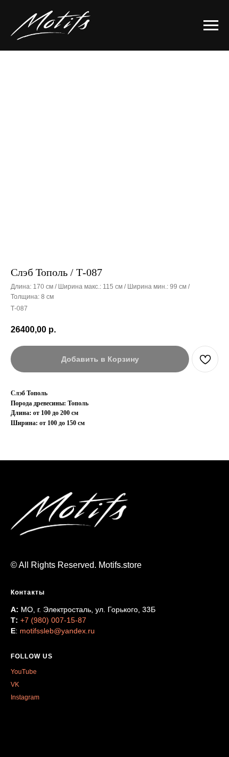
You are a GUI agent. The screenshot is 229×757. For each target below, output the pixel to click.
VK (15, 684)
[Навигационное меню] (210, 25)
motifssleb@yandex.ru (57, 630)
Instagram (25, 697)
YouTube (24, 671)
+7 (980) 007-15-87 (53, 620)
